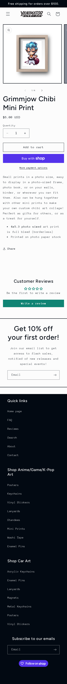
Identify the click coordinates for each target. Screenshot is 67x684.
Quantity (9, 125)
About (11, 446)
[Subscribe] (55, 374)
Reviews (13, 428)
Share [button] (11, 248)
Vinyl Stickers (18, 502)
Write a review (33, 303)
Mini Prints (16, 528)
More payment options (34, 167)
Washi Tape (15, 537)
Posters (13, 485)
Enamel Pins (16, 546)
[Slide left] (25, 90)
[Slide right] (42, 90)
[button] (8, 14)
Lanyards (13, 511)
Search (12, 437)
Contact (13, 455)
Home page (14, 411)
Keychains (14, 493)
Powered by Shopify (48, 681)
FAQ (9, 420)
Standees (13, 519)
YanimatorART (25, 681)
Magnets (13, 597)
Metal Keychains (19, 606)
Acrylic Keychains (21, 571)
